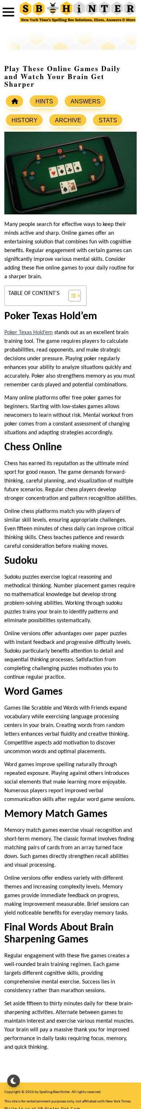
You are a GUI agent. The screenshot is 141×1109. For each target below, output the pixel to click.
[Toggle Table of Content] (71, 295)
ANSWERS (85, 101)
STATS (108, 120)
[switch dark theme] (13, 1081)
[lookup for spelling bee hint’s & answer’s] (14, 101)
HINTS (44, 101)
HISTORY (25, 120)
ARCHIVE (68, 120)
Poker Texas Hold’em (28, 333)
